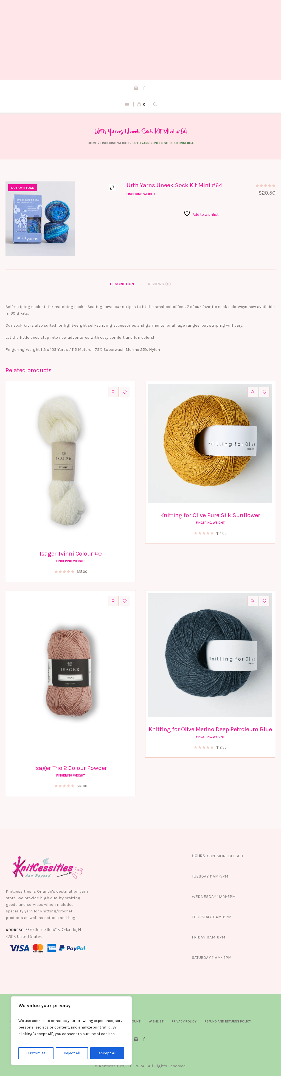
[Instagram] (136, 88)
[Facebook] (144, 88)
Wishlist (156, 1021)
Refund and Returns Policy (228, 1021)
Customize (35, 1053)
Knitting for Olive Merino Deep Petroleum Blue (210, 729)
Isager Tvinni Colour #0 (71, 553)
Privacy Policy (184, 1021)
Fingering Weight (114, 143)
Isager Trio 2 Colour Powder (70, 768)
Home (92, 143)
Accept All (107, 1053)
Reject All (72, 1053)
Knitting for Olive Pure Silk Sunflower (210, 515)
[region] (71, 1030)
